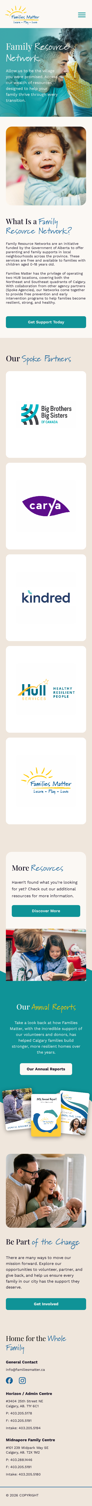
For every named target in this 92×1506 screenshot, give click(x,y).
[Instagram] (22, 1380)
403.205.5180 (30, 1474)
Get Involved (46, 1304)
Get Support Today (46, 322)
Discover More (46, 911)
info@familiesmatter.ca (25, 1370)
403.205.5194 (30, 1428)
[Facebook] (9, 1380)
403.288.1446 (21, 1460)
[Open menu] (81, 15)
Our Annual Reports (46, 1069)
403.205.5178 (21, 1413)
